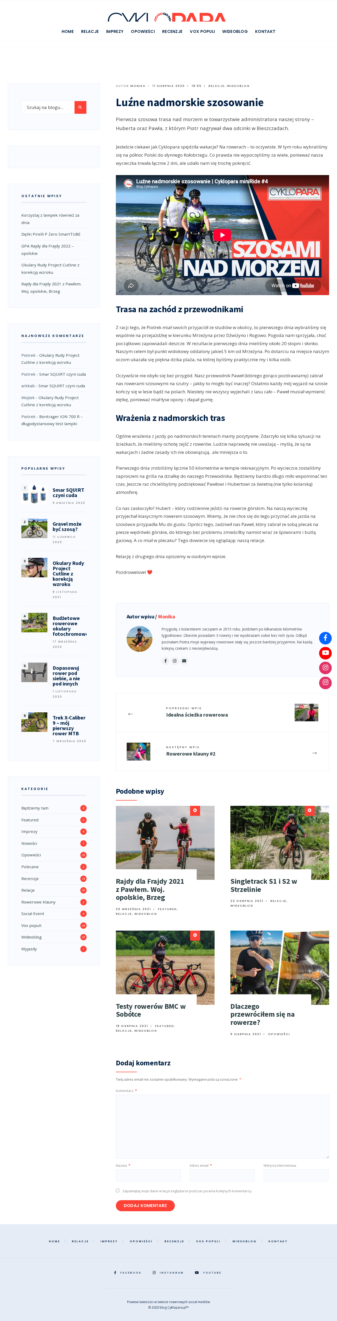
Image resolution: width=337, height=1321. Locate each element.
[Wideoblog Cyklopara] (325, 653)
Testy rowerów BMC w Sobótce (151, 1010)
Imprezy (114, 31)
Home (68, 31)
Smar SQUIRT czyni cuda (62, 374)
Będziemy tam (34, 808)
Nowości (29, 843)
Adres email (201, 1165)
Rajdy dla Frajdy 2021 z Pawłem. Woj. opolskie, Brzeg (150, 889)
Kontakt (265, 31)
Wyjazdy (29, 948)
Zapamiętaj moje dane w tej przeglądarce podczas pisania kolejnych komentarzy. (187, 1191)
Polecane (30, 866)
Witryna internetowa (280, 1165)
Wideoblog (235, 31)
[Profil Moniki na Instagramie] (325, 683)
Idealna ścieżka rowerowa (197, 712)
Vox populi (202, 31)
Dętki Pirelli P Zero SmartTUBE (51, 234)
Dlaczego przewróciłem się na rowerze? (262, 1014)
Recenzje (172, 31)
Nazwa (123, 1165)
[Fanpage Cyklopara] (325, 638)
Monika (138, 86)
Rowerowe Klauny (38, 902)
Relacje (90, 31)
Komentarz (126, 1090)
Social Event (32, 913)
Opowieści (143, 31)
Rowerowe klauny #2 (191, 751)
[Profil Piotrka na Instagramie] (325, 668)
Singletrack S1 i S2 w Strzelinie (263, 885)
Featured (167, 909)
